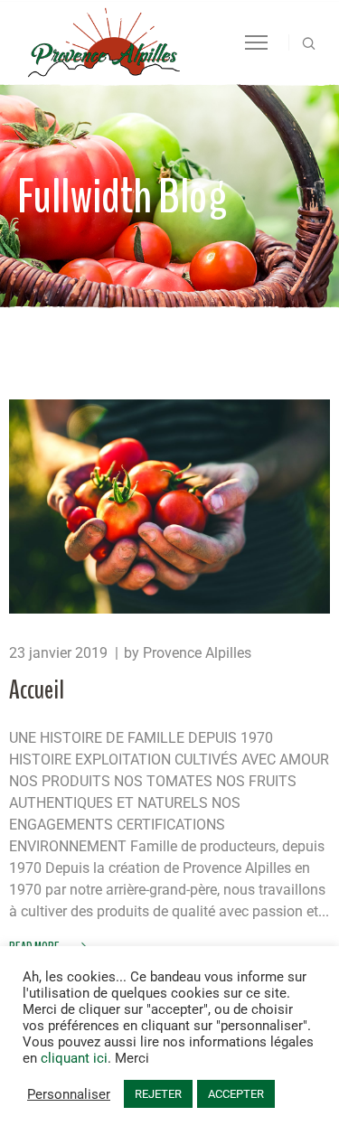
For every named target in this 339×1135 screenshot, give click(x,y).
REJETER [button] (158, 1094)
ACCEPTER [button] (236, 1094)
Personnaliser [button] (68, 1094)
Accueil (36, 689)
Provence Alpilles (197, 652)
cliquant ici (74, 1058)
